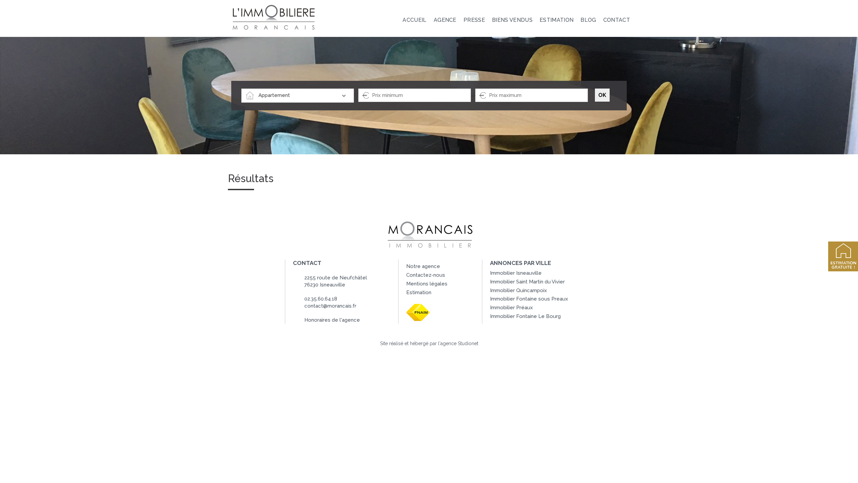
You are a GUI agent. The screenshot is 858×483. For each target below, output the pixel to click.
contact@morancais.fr (330, 306)
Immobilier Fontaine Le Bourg (525, 316)
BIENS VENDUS (512, 20)
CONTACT (616, 20)
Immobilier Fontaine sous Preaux (529, 299)
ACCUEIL (414, 20)
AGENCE (445, 20)
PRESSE (474, 20)
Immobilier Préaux (511, 308)
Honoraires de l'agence (332, 320)
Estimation (418, 292)
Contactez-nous (425, 275)
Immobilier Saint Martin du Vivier (527, 282)
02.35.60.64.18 (320, 299)
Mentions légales (426, 284)
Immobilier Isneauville (516, 273)
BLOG (588, 20)
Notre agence (423, 266)
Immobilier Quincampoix (518, 290)
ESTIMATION (556, 20)
